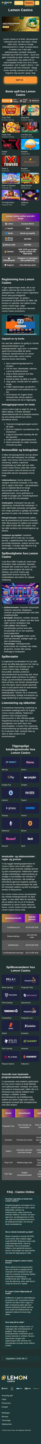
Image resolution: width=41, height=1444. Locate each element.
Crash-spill (25, 100)
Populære (5, 100)
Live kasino (15, 100)
